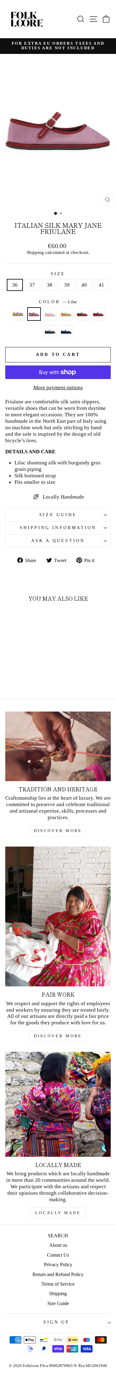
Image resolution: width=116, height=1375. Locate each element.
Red (82, 314)
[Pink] (50, 316)
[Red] (82, 316)
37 (32, 285)
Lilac (34, 314)
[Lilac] (34, 316)
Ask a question (58, 540)
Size (58, 273)
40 (84, 285)
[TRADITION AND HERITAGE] (58, 746)
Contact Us (58, 1255)
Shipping (35, 252)
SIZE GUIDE (58, 514)
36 (15, 285)
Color (58, 302)
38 (49, 285)
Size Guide (58, 1303)
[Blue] (66, 334)
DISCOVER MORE (58, 830)
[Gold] (18, 316)
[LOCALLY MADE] (58, 1104)
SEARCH (58, 1235)
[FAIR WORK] (58, 917)
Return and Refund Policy (58, 1274)
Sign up (56, 1322)
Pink (50, 314)
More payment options (58, 387)
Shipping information (58, 527)
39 (67, 285)
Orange (66, 314)
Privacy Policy (58, 1264)
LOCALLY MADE (58, 1212)
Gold (18, 314)
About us (58, 1245)
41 (101, 285)
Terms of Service (58, 1284)
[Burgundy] (50, 334)
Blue (66, 331)
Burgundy (50, 331)
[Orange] (66, 316)
